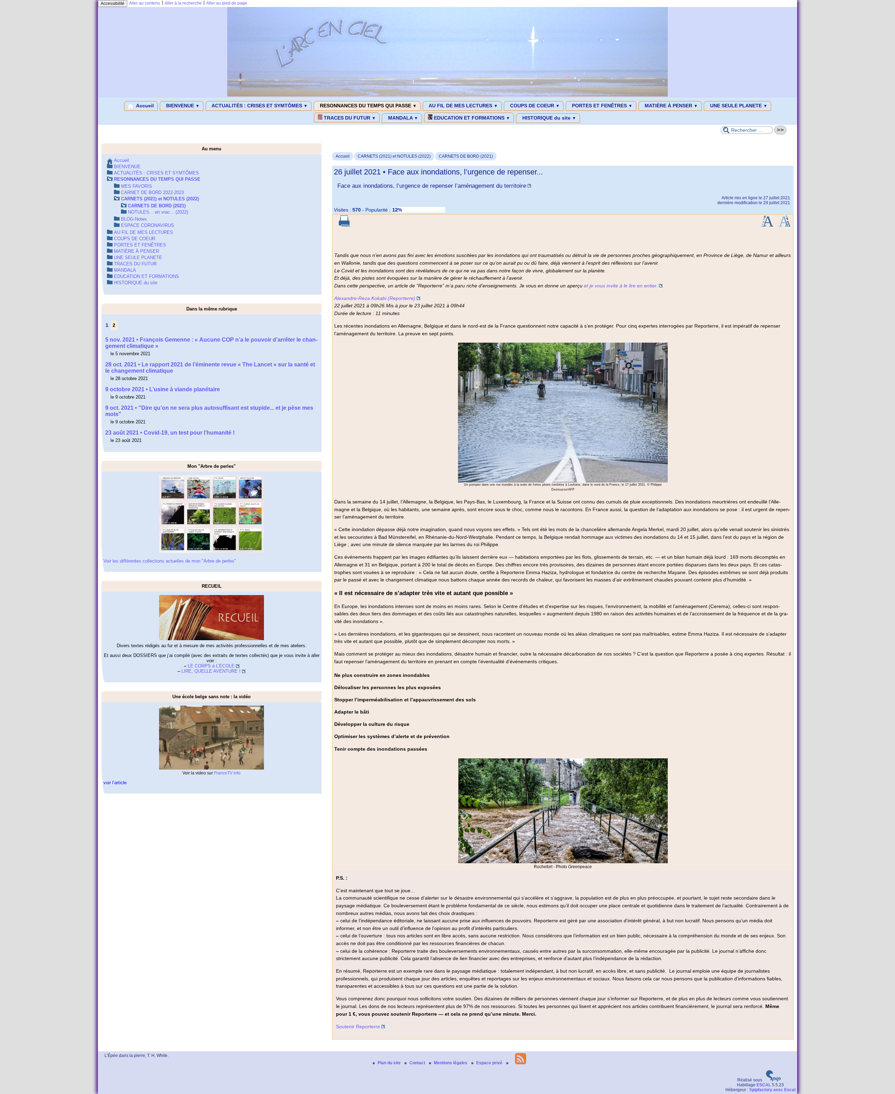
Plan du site (390, 1062)
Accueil (144, 105)
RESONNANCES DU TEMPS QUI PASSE (367, 105)
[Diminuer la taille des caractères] (784, 225)
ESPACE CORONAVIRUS (147, 225)
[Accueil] (447, 95)
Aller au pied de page (226, 3)
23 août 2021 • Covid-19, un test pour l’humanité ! (170, 433)
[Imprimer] (344, 225)
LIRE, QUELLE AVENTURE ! (211, 671)
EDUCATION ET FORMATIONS (471, 118)
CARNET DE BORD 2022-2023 (152, 192)
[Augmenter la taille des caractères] (767, 225)
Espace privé (489, 1062)
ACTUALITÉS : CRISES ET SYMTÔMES (259, 105)
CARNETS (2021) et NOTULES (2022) (394, 156)
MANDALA (402, 118)
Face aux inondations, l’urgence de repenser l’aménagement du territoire (431, 186)
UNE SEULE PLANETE (738, 105)
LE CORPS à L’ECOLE (211, 665)
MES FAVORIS (136, 186)
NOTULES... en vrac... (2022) (158, 212)
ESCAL (764, 1084)
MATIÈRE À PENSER (670, 105)
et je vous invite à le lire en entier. (621, 285)
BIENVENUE (182, 105)
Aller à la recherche (183, 3)
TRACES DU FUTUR (349, 118)
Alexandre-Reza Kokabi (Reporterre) (374, 298)
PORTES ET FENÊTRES (601, 105)
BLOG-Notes (134, 219)
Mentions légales (451, 1062)
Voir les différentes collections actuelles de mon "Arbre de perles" (169, 561)
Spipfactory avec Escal (772, 1089)
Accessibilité (112, 3)
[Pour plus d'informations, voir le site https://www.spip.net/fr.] (773, 1080)
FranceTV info (227, 773)
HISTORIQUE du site (548, 118)
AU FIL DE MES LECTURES (463, 105)
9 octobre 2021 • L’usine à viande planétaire (162, 389)
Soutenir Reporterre (358, 1026)
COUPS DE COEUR (534, 105)
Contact (417, 1062)
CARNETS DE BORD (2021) (466, 156)
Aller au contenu (144, 3)
